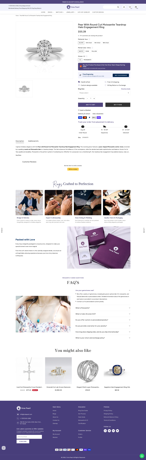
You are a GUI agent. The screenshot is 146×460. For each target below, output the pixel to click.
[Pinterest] (113, 430)
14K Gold (97, 43)
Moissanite (87, 60)
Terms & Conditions (110, 420)
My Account (56, 434)
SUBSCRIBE (23, 441)
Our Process (82, 414)
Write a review (73, 169)
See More (18, 155)
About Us (55, 417)
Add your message (121, 75)
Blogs (54, 414)
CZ (80, 60)
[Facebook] (109, 430)
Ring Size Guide (125, 89)
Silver (81, 43)
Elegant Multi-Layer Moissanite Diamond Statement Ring (88, 387)
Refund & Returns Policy (111, 417)
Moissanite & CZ (83, 420)
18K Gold (106, 43)
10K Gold (89, 43)
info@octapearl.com (26, 414)
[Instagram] (105, 430)
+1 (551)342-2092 (25, 418)
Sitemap (55, 423)
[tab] (20, 141)
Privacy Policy (108, 410)
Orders (80, 434)
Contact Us (56, 420)
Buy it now (118, 105)
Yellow (94, 51)
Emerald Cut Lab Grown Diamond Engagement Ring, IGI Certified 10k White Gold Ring (58, 387)
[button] (136, 7)
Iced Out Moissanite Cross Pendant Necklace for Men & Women (29, 387)
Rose (87, 51)
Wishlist (55, 437)
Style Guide (81, 417)
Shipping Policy (108, 414)
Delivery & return (84, 114)
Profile (80, 437)
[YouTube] (117, 430)
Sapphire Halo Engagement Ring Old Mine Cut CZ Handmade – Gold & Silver (117, 387)
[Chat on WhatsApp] (142, 456)
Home (17, 15)
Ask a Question (98, 114)
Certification (82, 423)
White (81, 51)
